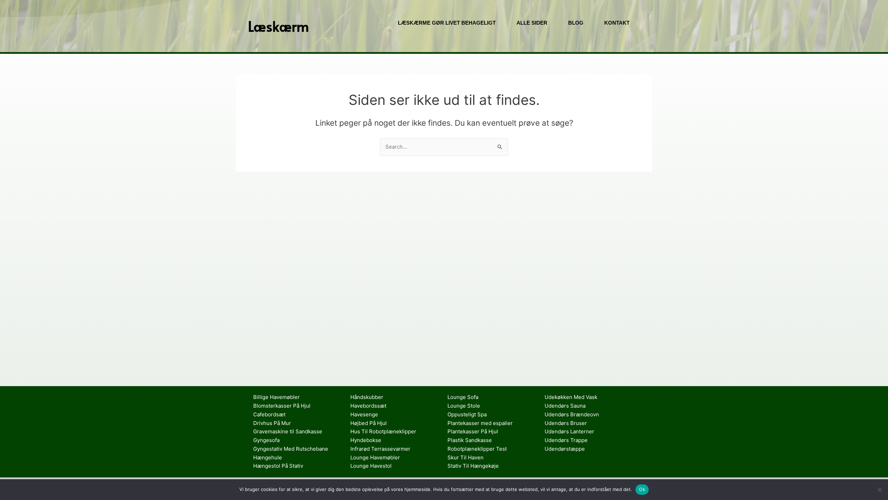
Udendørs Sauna (565, 405)
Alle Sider (531, 23)
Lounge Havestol (371, 465)
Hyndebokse (365, 440)
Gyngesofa (266, 440)
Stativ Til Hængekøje (473, 465)
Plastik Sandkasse (469, 440)
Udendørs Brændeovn (572, 414)
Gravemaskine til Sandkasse (287, 431)
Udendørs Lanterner (569, 431)
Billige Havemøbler (276, 397)
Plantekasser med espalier (480, 423)
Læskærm (278, 25)
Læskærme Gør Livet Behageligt (447, 23)
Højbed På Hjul (368, 423)
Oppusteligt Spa (467, 414)
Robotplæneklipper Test (477, 448)
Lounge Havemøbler (375, 457)
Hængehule (267, 457)
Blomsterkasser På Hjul (281, 405)
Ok (642, 489)
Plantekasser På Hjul (472, 431)
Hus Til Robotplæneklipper (383, 431)
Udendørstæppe (565, 448)
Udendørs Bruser (566, 423)
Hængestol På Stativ (278, 465)
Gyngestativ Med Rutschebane (290, 448)
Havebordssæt (368, 405)
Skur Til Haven (465, 457)
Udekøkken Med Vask (571, 397)
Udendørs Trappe (566, 440)
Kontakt (617, 23)
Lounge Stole (463, 405)
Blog (575, 23)
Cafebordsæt (269, 414)
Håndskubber (366, 397)
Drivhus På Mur (272, 423)
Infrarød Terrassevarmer (380, 448)
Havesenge (364, 414)
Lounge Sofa (462, 397)
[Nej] (879, 489)
